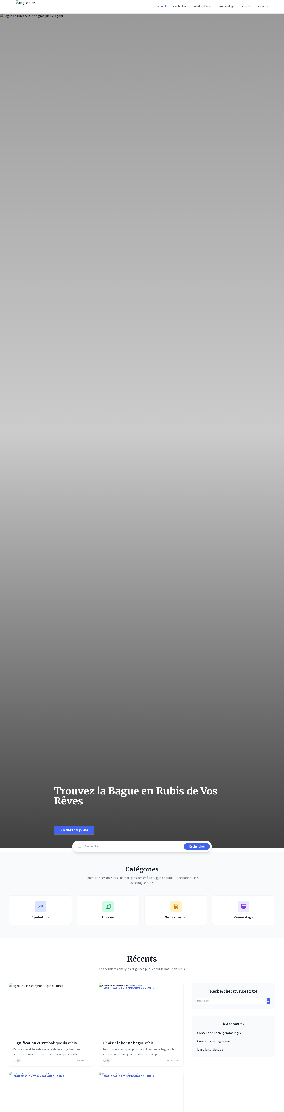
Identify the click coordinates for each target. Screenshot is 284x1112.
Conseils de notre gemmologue (219, 1033)
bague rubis (145, 883)
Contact (263, 7)
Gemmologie (227, 7)
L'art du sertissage (210, 1049)
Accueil (161, 7)
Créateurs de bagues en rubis (217, 1041)
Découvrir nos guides (74, 830)
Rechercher (197, 846)
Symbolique (180, 7)
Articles (247, 7)
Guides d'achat (203, 7)
